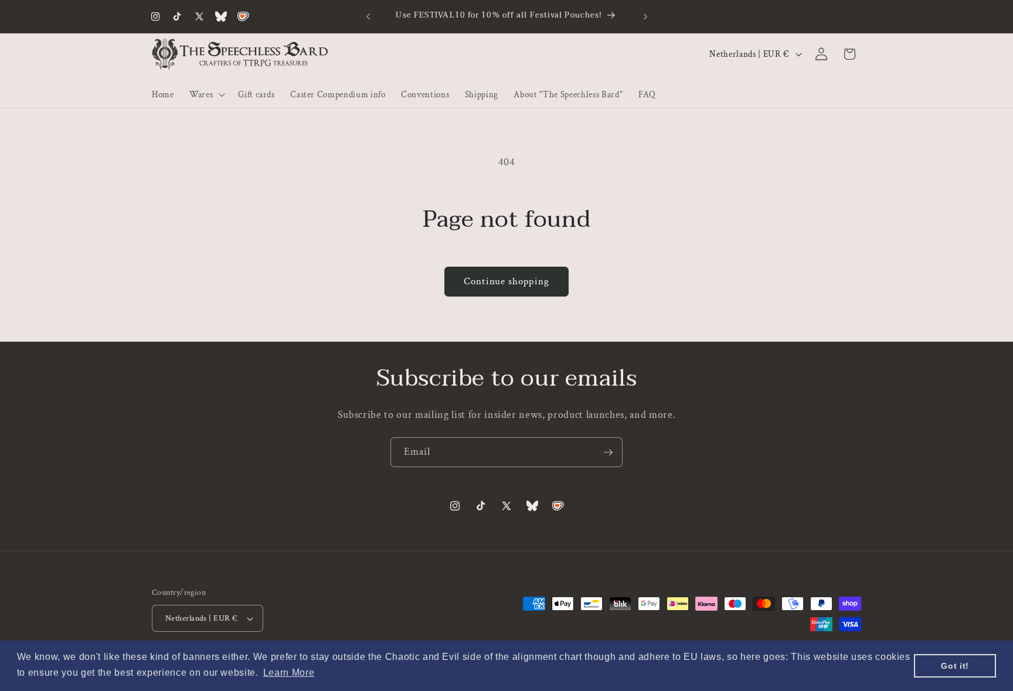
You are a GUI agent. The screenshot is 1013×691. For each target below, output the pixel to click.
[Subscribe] (608, 452)
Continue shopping (506, 281)
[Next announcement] (645, 16)
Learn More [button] (289, 673)
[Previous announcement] (368, 16)
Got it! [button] (955, 665)
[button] (206, 94)
